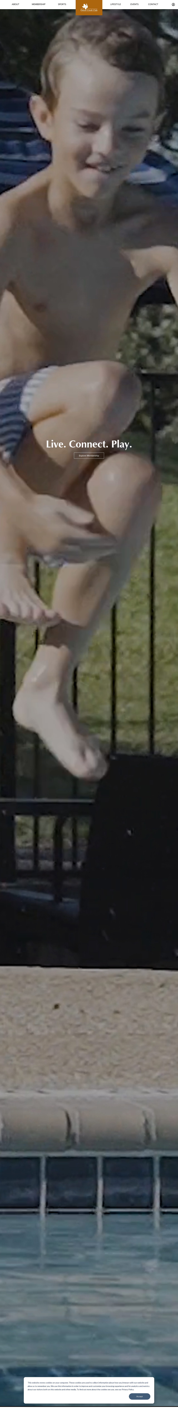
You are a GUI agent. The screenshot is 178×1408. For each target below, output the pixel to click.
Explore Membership (89, 455)
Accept (139, 1396)
